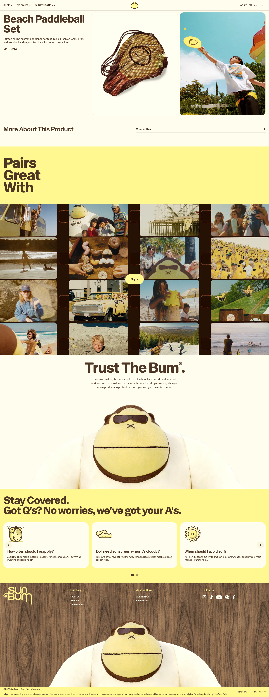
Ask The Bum (143, 596)
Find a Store (142, 600)
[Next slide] (260, 545)
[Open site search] (263, 5)
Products (75, 600)
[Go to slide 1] (132, 575)
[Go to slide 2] (137, 575)
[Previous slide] (8, 545)
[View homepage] (134, 5)
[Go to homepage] (17, 596)
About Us (75, 596)
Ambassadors (77, 604)
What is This (143, 129)
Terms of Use (244, 691)
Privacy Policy (259, 691)
